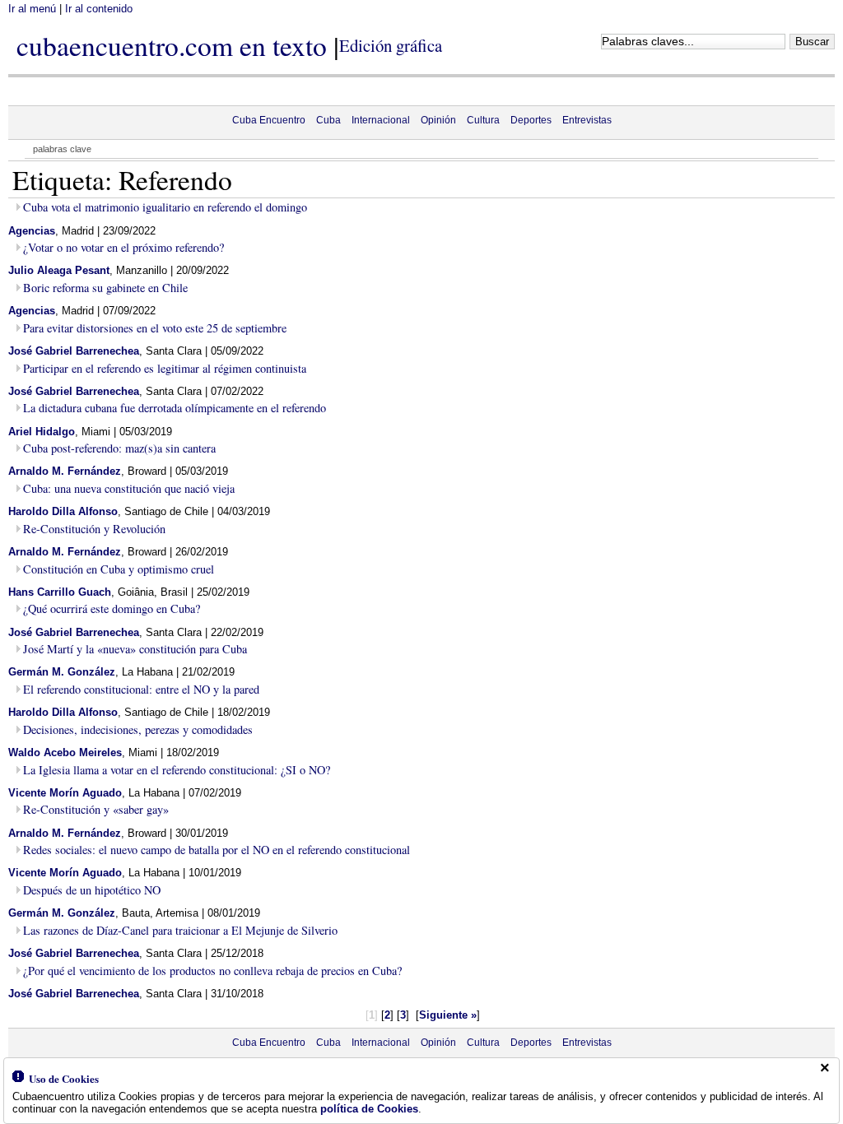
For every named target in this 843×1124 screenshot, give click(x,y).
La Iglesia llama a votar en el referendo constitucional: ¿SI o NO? (176, 770)
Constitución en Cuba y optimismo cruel (118, 569)
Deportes (531, 120)
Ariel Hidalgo (41, 431)
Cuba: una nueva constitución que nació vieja (129, 488)
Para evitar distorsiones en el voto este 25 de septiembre (154, 328)
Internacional (381, 120)
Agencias (31, 231)
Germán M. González (61, 672)
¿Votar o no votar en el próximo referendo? (123, 247)
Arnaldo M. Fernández (64, 471)
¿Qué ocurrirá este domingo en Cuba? (111, 608)
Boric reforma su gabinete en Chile (105, 287)
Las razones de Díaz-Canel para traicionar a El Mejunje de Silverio (180, 930)
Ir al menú (32, 8)
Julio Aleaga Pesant (58, 270)
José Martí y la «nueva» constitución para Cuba (135, 649)
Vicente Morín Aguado (65, 793)
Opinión (438, 120)
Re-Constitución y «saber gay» (96, 809)
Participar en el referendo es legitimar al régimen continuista (164, 368)
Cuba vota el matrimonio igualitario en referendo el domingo (165, 207)
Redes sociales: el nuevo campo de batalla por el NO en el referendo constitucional (216, 849)
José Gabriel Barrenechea (73, 351)
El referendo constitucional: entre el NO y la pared (141, 689)
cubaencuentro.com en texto (171, 45)
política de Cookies (369, 1109)
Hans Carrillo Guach (59, 592)
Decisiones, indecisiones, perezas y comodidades (138, 729)
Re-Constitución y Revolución (94, 528)
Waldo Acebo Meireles (65, 752)
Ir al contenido (99, 8)
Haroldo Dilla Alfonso (63, 511)
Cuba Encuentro (268, 120)
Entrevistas (587, 120)
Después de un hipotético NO (92, 890)
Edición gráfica (390, 45)
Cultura (483, 120)
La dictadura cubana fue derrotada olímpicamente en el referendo (174, 408)
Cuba (328, 120)
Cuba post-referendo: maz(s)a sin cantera (119, 448)
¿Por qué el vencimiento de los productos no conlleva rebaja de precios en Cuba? (212, 970)
